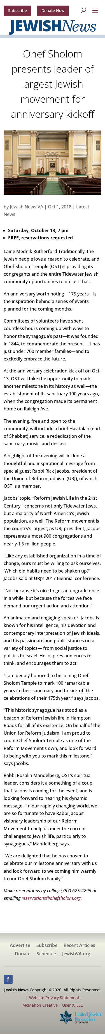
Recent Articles (79, 945)
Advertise (20, 945)
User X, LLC (72, 1005)
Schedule (46, 954)
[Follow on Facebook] (8, 979)
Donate (23, 954)
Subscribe (17, 10)
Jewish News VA (26, 207)
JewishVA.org (76, 954)
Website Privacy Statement (54, 997)
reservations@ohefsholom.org (51, 898)
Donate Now (52, 10)
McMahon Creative (40, 1005)
